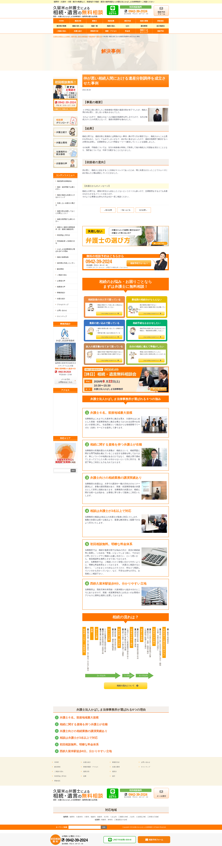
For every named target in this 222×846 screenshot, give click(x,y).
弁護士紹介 (61, 299)
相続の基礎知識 (62, 257)
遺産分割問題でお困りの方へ (65, 220)
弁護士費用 (116, 767)
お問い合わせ (62, 310)
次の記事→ (143, 210)
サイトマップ (62, 316)
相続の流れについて (125, 686)
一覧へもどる (125, 210)
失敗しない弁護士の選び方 (65, 204)
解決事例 (60, 269)
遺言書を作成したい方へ (66, 263)
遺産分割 (86, 771)
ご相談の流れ (62, 275)
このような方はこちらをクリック (108, 313)
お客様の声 (61, 281)
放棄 (84, 776)
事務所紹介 (61, 293)
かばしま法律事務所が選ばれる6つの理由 (65, 250)
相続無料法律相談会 (64, 181)
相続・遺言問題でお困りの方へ (65, 188)
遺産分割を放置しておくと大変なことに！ (65, 212)
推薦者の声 (61, 287)
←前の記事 (108, 210)
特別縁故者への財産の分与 (65, 242)
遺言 (113, 776)
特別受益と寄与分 (63, 235)
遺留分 (114, 771)
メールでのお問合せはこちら (65, 380)
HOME (56, 762)
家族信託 (57, 781)
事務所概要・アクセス (90, 767)
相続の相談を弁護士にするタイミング (65, 196)
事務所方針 (116, 762)
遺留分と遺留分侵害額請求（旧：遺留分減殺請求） (65, 228)
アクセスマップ (62, 304)
